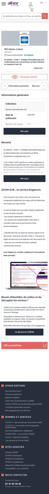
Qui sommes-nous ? (13, 391)
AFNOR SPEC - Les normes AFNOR (19, 434)
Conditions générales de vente (17, 407)
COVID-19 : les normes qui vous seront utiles (23, 422)
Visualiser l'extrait (28, 77)
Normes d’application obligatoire (19, 431)
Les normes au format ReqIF (17, 440)
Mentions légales (12, 397)
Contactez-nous (12, 480)
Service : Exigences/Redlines (17, 437)
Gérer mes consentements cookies (19, 401)
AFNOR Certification (13, 455)
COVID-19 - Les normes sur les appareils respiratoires (22, 427)
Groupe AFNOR (11, 452)
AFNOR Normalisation (14, 459)
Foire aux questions (13, 394)
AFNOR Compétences (14, 462)
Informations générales (18, 86)
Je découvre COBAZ (24, 332)
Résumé (35, 86)
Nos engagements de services (17, 410)
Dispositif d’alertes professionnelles (20, 465)
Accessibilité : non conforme (17, 468)
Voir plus (38, 68)
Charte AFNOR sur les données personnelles (23, 404)
